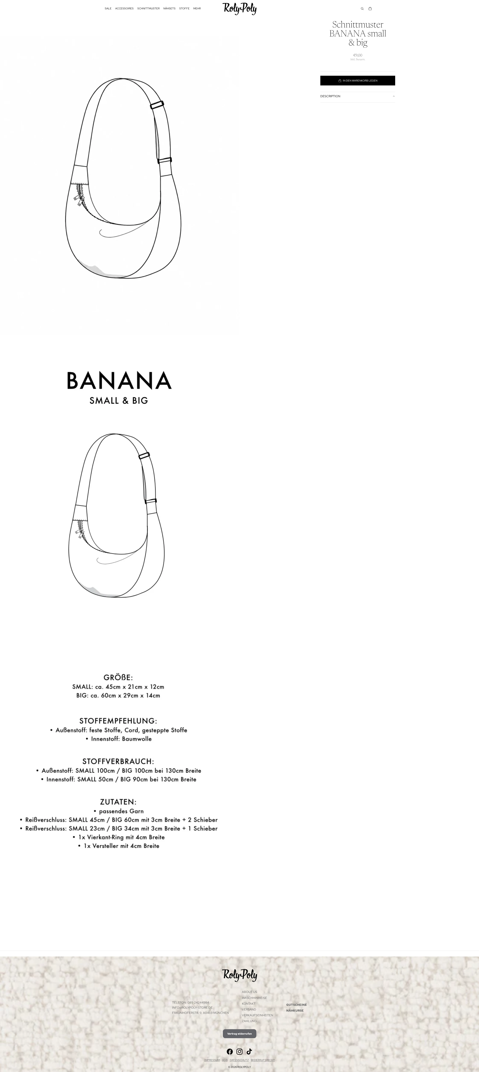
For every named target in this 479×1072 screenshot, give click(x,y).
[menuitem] (197, 8)
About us (249, 992)
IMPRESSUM (212, 1060)
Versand (249, 1009)
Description (330, 96)
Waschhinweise (254, 998)
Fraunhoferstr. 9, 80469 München (200, 1013)
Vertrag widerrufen (239, 1033)
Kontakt (249, 1004)
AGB (225, 1060)
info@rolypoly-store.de (192, 1008)
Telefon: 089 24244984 (190, 1003)
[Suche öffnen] (362, 8)
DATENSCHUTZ (239, 1060)
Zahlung (249, 1021)
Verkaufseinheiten (257, 1015)
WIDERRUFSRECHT (263, 1060)
